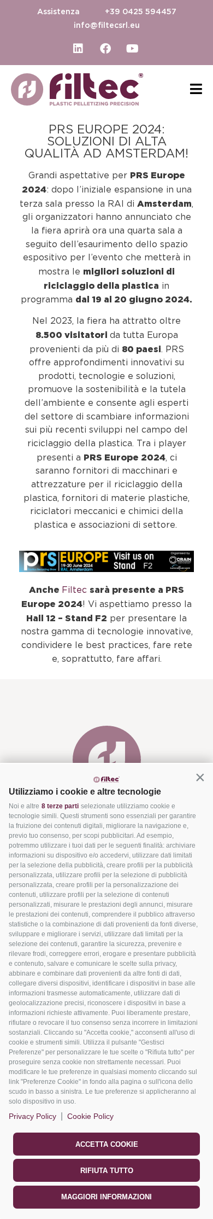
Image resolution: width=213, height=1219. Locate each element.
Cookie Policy (90, 1116)
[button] (200, 777)
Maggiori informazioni (106, 1197)
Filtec (76, 590)
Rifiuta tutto (106, 1170)
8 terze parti (60, 806)
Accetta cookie (106, 1144)
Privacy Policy (32, 1116)
